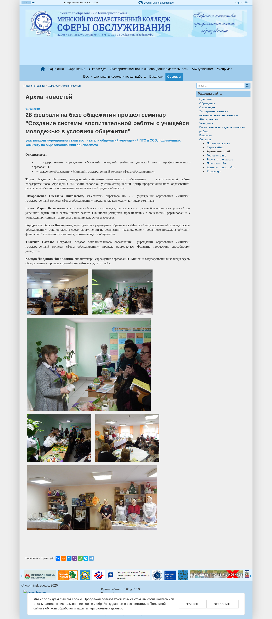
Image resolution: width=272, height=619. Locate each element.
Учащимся (224, 69)
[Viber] (74, 558)
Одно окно (56, 69)
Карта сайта (242, 2)
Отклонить (222, 604)
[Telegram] (91, 558)
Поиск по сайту (217, 163)
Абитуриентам (202, 69)
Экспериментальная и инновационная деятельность (149, 69)
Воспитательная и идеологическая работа (114, 76)
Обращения (76, 69)
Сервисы (174, 76)
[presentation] (22, 576)
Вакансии (156, 76)
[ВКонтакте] (58, 558)
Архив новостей (71, 85)
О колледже (98, 69)
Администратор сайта (221, 167)
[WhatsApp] (80, 558)
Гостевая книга (216, 155)
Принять (192, 604)
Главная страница (34, 85)
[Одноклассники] (63, 558)
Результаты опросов (220, 159)
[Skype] (85, 558)
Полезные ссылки (218, 143)
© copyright (214, 171)
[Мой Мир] (69, 558)
